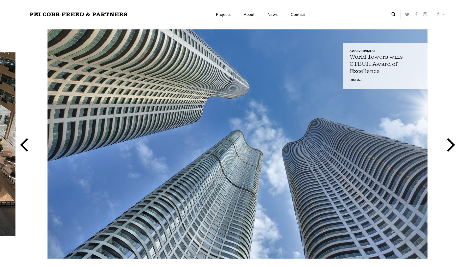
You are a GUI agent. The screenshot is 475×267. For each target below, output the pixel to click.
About (249, 14)
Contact (298, 14)
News (272, 14)
